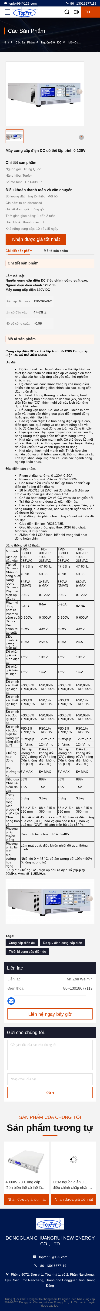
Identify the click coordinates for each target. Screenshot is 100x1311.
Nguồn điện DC (51, 42)
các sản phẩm (25, 42)
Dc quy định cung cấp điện (62, 943)
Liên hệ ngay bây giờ (50, 1014)
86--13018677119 (82, 3)
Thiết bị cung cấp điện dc (27, 951)
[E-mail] (11, 1001)
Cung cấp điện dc (22, 943)
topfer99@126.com (22, 3)
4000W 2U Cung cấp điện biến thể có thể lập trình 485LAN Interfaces (25, 1185)
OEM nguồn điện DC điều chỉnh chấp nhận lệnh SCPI (70, 1185)
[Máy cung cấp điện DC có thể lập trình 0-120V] (45, 93)
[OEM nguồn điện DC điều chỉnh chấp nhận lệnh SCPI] (73, 1160)
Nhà (6, 42)
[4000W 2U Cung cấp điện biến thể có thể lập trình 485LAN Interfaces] (26, 1160)
